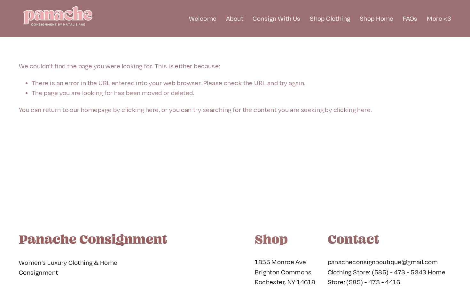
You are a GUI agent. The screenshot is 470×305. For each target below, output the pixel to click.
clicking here (140, 109)
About (234, 18)
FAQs (410, 18)
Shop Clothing (330, 18)
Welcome (203, 18)
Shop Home (377, 18)
